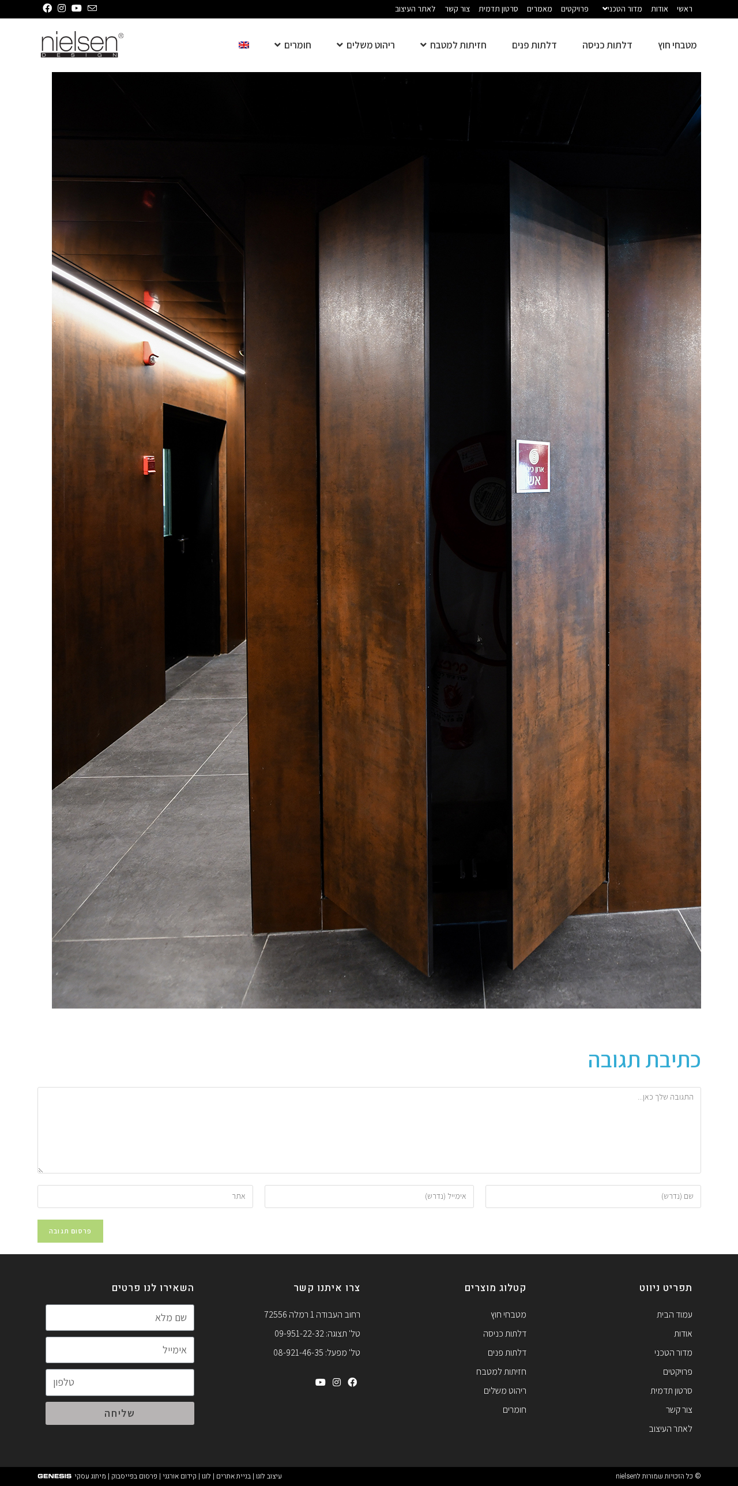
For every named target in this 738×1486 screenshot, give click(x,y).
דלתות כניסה (504, 1333)
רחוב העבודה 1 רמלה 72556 (312, 1314)
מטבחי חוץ (508, 1314)
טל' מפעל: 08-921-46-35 (316, 1352)
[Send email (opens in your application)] (89, 8)
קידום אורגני (180, 1476)
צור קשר (457, 8)
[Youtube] (320, 1382)
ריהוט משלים (505, 1391)
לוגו (206, 1476)
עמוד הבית (674, 1314)
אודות (659, 8)
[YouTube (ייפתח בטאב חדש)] (74, 8)
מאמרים (539, 8)
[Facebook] (352, 1382)
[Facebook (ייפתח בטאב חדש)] (44, 8)
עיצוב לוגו (269, 1476)
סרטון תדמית (498, 8)
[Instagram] (337, 1382)
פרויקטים (575, 8)
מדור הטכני (625, 8)
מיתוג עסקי (90, 1476)
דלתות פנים (507, 1352)
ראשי (684, 8)
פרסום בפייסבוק (134, 1476)
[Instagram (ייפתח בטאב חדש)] (59, 8)
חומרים (514, 1410)
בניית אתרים (233, 1476)
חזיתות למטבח (501, 1371)
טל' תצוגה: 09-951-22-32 (317, 1333)
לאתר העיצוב (415, 8)
